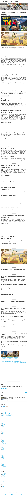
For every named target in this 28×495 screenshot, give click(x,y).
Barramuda (3, 421)
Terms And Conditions (20, 494)
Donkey (3, 432)
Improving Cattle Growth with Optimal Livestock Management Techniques (11, 361)
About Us (6, 494)
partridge (3, 449)
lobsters (3, 442)
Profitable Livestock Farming (10, 1)
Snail (2, 461)
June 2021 (3, 480)
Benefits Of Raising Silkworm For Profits (7, 415)
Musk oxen (3, 445)
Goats (3, 437)
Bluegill (3, 425)
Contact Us (9, 494)
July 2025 (3, 475)
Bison (3, 423)
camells (3, 426)
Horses (3, 440)
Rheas (3, 456)
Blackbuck (3, 424)
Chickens (3, 429)
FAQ (12, 494)
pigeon (3, 451)
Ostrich (3, 447)
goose (3, 438)
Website (2, 384)
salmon (3, 457)
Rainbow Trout (4, 455)
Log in (3, 486)
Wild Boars (3, 467)
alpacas (9, 15)
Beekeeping (3, 422)
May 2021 (3, 481)
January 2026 (4, 473)
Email (2, 382)
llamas (3, 441)
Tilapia (3, 463)
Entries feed (3, 487)
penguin (3, 450)
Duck (2, 433)
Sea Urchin (3, 459)
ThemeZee (17, 492)
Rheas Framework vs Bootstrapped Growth (7, 411)
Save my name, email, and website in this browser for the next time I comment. (12, 386)
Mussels (3, 446)
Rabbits (3, 454)
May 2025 (3, 477)
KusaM (6, 15)
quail (2, 453)
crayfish (3, 431)
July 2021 (3, 479)
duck (2, 434)
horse (3, 439)
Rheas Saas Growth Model (5, 412)
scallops (3, 458)
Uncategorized (4, 465)
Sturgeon (3, 462)
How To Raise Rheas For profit (6, 413)
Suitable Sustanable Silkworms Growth (7, 414)
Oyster (3, 448)
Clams (3, 430)
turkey (3, 464)
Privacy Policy (15, 494)
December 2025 (4, 474)
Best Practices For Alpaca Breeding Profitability (20, 362)
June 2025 (3, 476)
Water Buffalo (4, 466)
